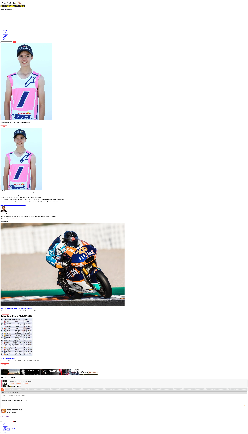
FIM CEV (5, 37)
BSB (4, 38)
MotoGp (5, 30)
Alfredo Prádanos (5, 126)
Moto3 (4, 32)
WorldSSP (5, 35)
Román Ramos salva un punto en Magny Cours (10, 203)
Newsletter (5, 426)
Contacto (5, 424)
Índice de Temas (6, 430)
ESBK (4, 36)
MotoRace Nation (6, 429)
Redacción (4, 364)
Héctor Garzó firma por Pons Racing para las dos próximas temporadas (16, 308)
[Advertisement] (124, 20)
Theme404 (7, 432)
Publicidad (5, 427)
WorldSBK (5, 34)
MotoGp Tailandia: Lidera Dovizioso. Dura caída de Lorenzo (13, 205)
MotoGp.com (5, 416)
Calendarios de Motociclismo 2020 (8, 358)
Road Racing (5, 39)
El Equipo (5, 423)
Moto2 (4, 31)
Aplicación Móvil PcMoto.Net (9, 428)
